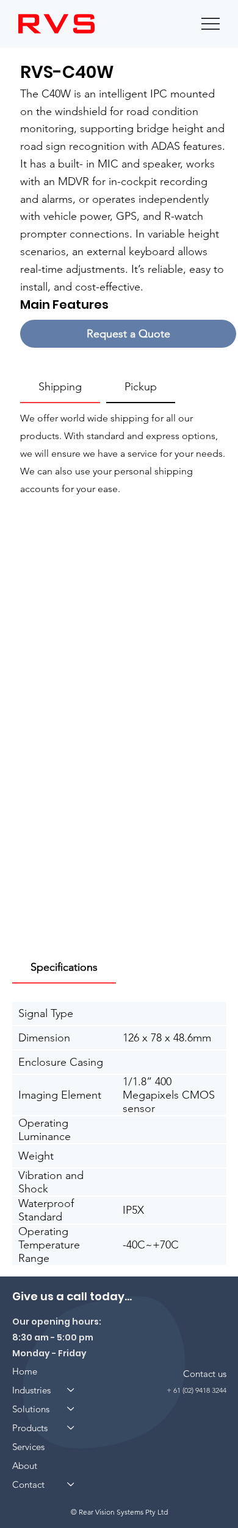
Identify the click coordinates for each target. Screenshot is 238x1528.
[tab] (60, 387)
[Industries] (71, 1390)
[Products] (71, 1427)
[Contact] (71, 1484)
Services (28, 1446)
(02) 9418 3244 (204, 1390)
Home (24, 1371)
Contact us (204, 1373)
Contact (28, 1484)
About (24, 1465)
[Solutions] (71, 1408)
